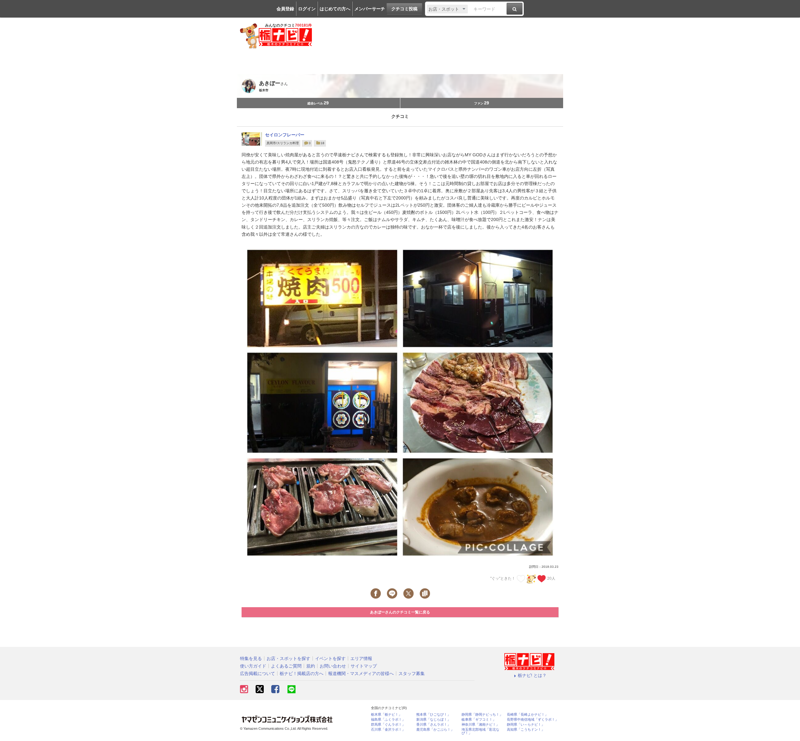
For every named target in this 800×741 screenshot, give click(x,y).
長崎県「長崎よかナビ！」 (527, 714)
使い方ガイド (253, 665)
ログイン (307, 8)
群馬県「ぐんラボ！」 (388, 724)
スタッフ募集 (411, 673)
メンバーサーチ (369, 8)
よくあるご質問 (286, 665)
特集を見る (251, 658)
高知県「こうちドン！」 (526, 729)
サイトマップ (364, 665)
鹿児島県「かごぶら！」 (435, 729)
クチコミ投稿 (404, 8)
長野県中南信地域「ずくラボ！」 (532, 719)
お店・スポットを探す (288, 658)
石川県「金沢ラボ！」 (388, 729)
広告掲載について (257, 673)
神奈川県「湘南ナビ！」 (480, 724)
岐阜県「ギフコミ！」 (479, 719)
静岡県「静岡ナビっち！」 (482, 714)
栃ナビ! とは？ (532, 675)
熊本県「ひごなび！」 (433, 714)
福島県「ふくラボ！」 (388, 719)
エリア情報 (361, 658)
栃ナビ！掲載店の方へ (301, 673)
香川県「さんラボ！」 (433, 724)
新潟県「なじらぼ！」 (433, 719)
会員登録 (285, 8)
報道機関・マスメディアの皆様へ (361, 673)
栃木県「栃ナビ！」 (386, 714)
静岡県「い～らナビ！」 (526, 724)
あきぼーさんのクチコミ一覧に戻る (400, 612)
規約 (310, 665)
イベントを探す (330, 658)
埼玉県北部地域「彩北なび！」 (480, 731)
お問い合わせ (333, 665)
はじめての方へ (335, 8)
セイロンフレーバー (284, 134)
